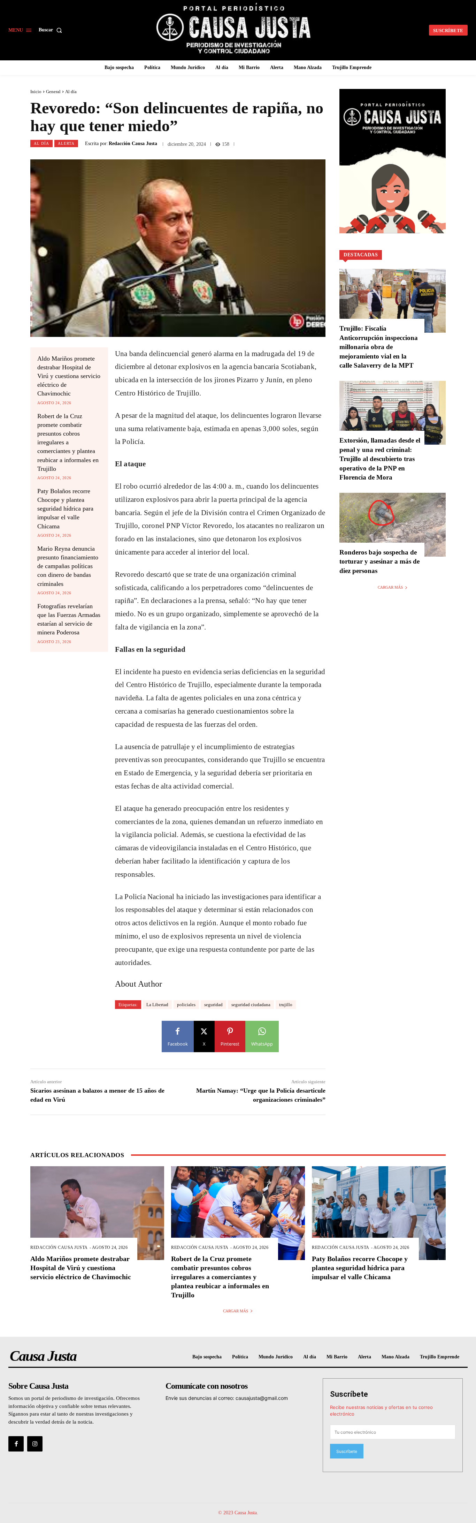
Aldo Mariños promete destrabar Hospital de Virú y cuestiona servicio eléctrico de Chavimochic (68, 376)
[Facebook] (16, 1444)
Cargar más (390, 587)
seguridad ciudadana (250, 1004)
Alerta (66, 143)
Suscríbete (349, 1394)
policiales (186, 1004)
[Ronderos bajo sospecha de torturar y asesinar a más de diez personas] (392, 525)
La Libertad (157, 1004)
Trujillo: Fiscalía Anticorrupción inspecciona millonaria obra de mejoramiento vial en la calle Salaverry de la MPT (378, 347)
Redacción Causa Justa (133, 143)
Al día (71, 91)
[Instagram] (35, 1444)
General (53, 91)
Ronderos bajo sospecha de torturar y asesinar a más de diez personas (379, 561)
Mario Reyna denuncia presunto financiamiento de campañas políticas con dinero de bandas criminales (67, 566)
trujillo (285, 1004)
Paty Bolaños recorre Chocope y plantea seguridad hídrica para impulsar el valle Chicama (65, 509)
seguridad (213, 1004)
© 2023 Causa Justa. (238, 1512)
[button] (52, 30)
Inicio (35, 91)
